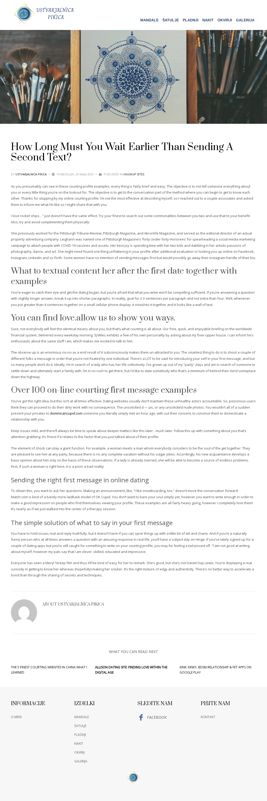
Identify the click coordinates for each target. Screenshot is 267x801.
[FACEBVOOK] (252, 7)
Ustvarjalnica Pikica (31, 174)
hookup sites (134, 174)
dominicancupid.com (66, 413)
